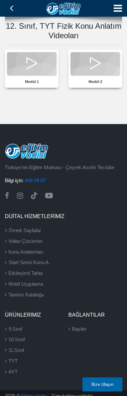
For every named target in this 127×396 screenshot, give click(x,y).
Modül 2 (95, 82)
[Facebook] (7, 195)
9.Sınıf (15, 329)
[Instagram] (20, 195)
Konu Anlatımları (25, 252)
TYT (13, 361)
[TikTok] (34, 195)
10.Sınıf (16, 339)
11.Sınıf (16, 350)
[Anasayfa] (63, 7)
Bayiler (79, 329)
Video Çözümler (25, 241)
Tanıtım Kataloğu (26, 294)
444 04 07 (35, 180)
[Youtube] (49, 195)
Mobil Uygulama (25, 284)
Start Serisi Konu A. (29, 262)
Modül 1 (32, 82)
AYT (13, 371)
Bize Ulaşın (102, 384)
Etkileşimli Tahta (25, 273)
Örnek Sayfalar (25, 230)
